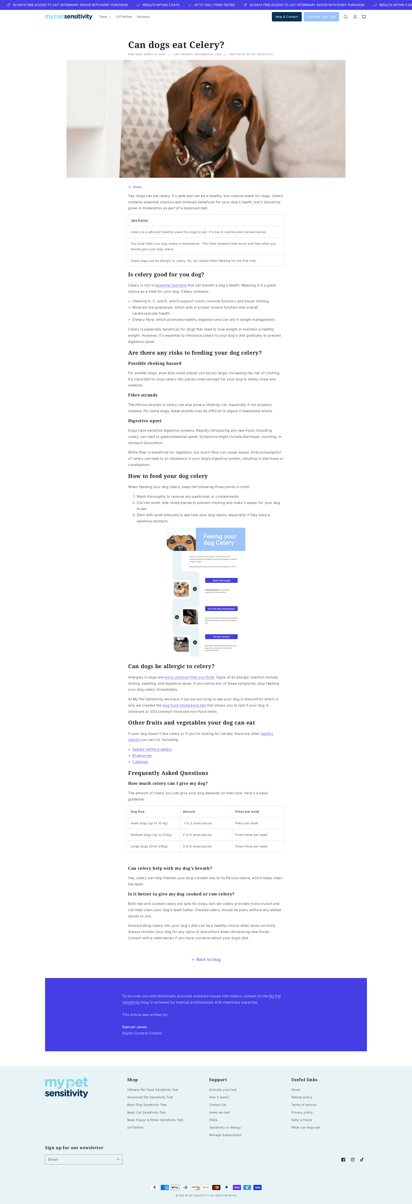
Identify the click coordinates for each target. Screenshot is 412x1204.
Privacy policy (302, 1112)
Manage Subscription (225, 1135)
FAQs (213, 1120)
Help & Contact (286, 17)
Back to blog (209, 959)
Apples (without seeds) (152, 749)
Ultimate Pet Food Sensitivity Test (153, 1089)
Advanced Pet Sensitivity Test (150, 1097)
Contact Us (217, 1104)
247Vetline (135, 1127)
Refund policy (301, 1097)
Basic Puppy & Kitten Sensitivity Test (155, 1120)
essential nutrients (171, 285)
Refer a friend (301, 1120)
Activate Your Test (321, 17)
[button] (105, 16)
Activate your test (223, 1089)
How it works (219, 1097)
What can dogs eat (305, 1127)
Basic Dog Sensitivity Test (147, 1104)
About (296, 1089)
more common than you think (189, 677)
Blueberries (142, 755)
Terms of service (304, 1104)
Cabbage (140, 761)
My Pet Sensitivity (197, 1195)
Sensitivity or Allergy (225, 1127)
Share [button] (137, 187)
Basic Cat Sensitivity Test (146, 1112)
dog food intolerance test (184, 705)
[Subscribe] (117, 1159)
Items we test (219, 1112)
